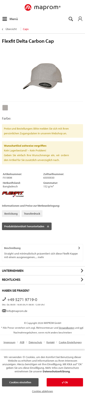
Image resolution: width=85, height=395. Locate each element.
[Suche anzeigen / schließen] (71, 19)
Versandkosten (66, 327)
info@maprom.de (16, 311)
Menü (13, 19)
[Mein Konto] (80, 19)
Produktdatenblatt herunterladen (24, 226)
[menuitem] (10, 19)
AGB (22, 342)
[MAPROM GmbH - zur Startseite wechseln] (42, 7)
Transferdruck (32, 213)
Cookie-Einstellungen (70, 342)
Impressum (9, 342)
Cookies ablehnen (42, 391)
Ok (66, 382)
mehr (40, 257)
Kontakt (50, 342)
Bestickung (11, 213)
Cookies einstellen (20, 382)
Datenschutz (35, 342)
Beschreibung (12, 248)
